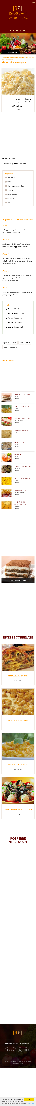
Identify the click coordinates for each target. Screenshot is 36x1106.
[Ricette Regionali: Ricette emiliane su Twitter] (13, 30)
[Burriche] (7, 457)
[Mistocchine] (7, 446)
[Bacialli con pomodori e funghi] (18, 791)
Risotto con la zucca (23, 406)
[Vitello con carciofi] (7, 469)
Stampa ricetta (9, 158)
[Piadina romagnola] (7, 421)
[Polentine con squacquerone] (7, 505)
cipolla (21, 342)
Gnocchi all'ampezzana (18, 720)
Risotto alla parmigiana (18, 15)
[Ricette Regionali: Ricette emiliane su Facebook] (10, 30)
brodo (28, 342)
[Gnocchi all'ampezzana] (18, 702)
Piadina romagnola (22, 418)
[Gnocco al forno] (7, 434)
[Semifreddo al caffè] (7, 397)
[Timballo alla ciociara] (18, 657)
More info (31, 1103)
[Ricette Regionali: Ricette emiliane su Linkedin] (24, 30)
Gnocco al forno (21, 431)
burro (15, 342)
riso (9, 342)
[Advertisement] (18, 133)
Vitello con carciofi (22, 466)
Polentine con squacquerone (20, 503)
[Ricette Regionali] (18, 8)
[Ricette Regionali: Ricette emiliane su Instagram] (17, 30)
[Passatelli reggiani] (7, 481)
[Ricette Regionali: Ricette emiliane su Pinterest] (20, 30)
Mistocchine (19, 443)
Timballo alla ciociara (18, 676)
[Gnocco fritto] (7, 493)
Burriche (18, 454)
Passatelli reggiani (22, 478)
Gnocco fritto (20, 490)
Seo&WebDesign (18, 1063)
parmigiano (13, 347)
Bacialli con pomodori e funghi (18, 809)
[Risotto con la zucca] (7, 409)
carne (5, 347)
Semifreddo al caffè (22, 394)
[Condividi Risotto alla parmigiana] (7, 1049)
